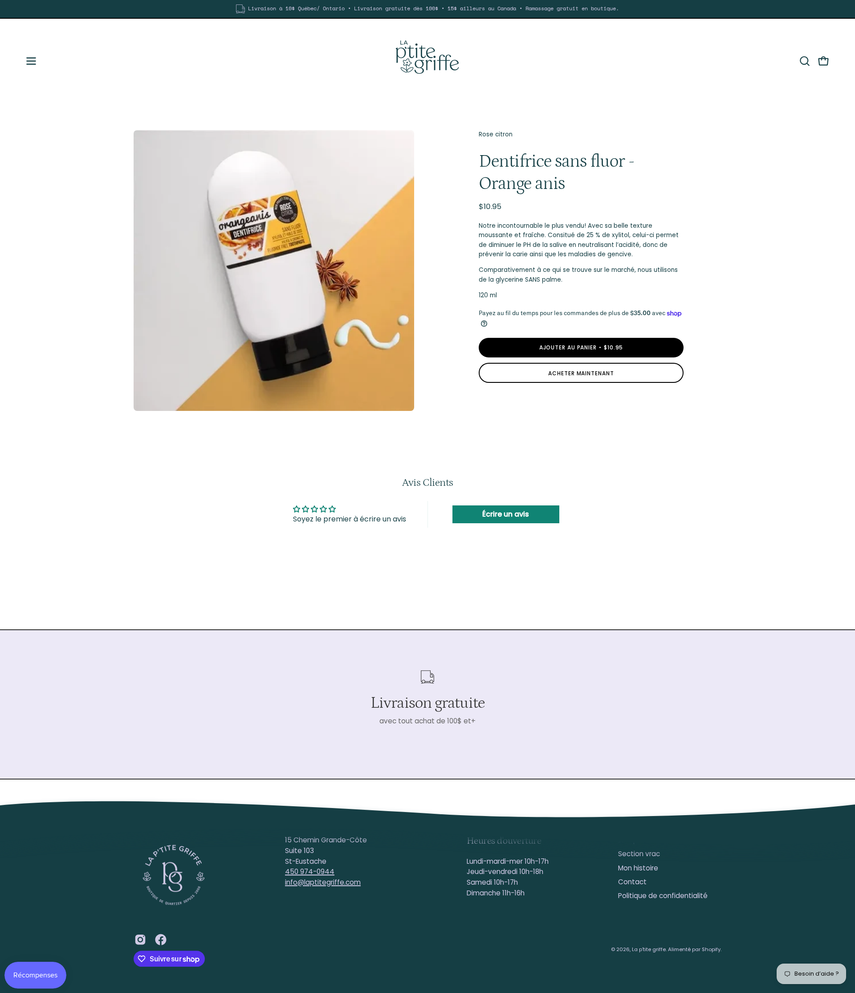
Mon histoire (638, 868)
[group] (427, 9)
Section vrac (639, 854)
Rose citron (496, 134)
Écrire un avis (505, 514)
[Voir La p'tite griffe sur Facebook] (160, 939)
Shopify (711, 949)
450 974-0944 (309, 872)
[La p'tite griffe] (427, 61)
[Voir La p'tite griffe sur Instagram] (140, 939)
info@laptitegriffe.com (323, 882)
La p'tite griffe (649, 949)
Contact (632, 881)
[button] (804, 61)
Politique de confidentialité (663, 896)
